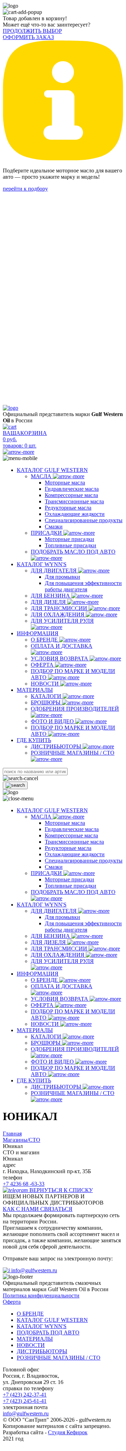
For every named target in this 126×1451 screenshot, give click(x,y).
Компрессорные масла (71, 495)
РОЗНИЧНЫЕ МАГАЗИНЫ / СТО (58, 1358)
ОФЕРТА (43, 665)
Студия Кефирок (68, 1432)
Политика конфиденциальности (41, 1295)
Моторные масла (65, 483)
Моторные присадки (69, 539)
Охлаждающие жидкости (75, 514)
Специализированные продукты (83, 520)
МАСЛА (42, 476)
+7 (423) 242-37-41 (25, 1395)
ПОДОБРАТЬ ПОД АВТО (48, 1332)
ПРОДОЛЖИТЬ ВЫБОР (32, 31)
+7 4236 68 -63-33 (23, 1184)
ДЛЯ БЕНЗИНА (51, 596)
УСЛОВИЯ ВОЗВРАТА (60, 658)
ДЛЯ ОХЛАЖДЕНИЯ (58, 614)
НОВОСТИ (45, 684)
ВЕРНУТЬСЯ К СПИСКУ (61, 1190)
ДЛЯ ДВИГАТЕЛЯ (54, 570)
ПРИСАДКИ (47, 533)
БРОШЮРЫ (46, 702)
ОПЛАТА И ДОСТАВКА (61, 646)
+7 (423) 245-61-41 (25, 1401)
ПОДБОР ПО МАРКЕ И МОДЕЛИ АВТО (73, 674)
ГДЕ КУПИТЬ (34, 740)
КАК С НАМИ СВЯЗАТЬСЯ (37, 1209)
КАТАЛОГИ (47, 696)
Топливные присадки (70, 545)
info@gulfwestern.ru (34, 1270)
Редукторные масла (68, 508)
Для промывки (62, 577)
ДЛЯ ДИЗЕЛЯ (49, 602)
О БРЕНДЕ (45, 640)
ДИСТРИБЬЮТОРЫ (57, 746)
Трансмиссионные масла (74, 501)
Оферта (12, 1302)
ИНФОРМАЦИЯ (37, 633)
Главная (12, 1134)
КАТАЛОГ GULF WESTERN (52, 470)
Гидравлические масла (72, 489)
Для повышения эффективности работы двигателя (83, 586)
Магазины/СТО (21, 1140)
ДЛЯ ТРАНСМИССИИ (60, 608)
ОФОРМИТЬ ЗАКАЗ (28, 37)
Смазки (54, 527)
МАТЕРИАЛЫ (35, 690)
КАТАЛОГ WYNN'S (41, 564)
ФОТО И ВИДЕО (53, 721)
